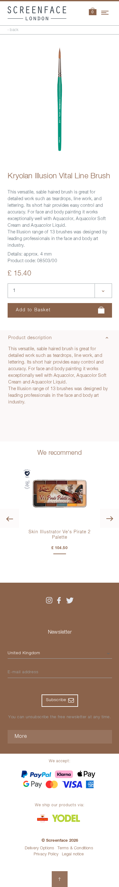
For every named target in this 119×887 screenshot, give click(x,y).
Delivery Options (39, 848)
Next (109, 518)
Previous (9, 518)
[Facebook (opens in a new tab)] (59, 600)
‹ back (13, 30)
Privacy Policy (46, 854)
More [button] (21, 736)
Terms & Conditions (75, 848)
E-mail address (23, 672)
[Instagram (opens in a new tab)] (49, 600)
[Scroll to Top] (60, 879)
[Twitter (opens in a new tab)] (70, 600)
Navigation (105, 12)
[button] (92, 12)
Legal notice (73, 854)
